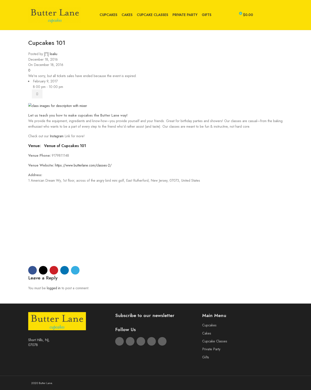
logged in (53, 288)
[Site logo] (55, 14)
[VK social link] (280, 15)
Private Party (211, 349)
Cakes (206, 333)
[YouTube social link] (275, 15)
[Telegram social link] (75, 270)
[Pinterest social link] (54, 270)
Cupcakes (209, 325)
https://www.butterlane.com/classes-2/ (83, 165)
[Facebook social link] (259, 15)
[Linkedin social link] (64, 270)
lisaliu (53, 53)
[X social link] (265, 15)
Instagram (57, 136)
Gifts (205, 357)
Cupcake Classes (214, 341)
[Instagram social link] (270, 15)
